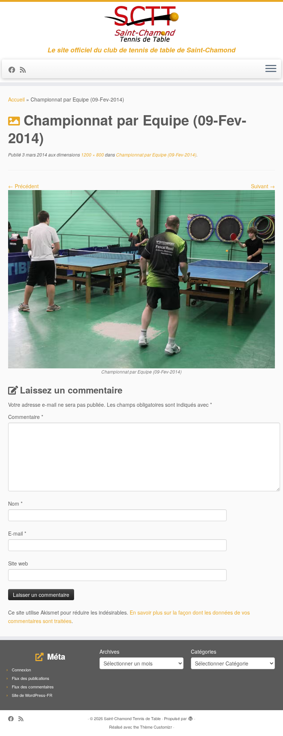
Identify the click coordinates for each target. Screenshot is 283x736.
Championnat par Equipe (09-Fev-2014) (155, 154)
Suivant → (263, 186)
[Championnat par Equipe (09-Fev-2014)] (141, 278)
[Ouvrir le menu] (270, 69)
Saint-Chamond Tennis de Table (132, 718)
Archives (109, 651)
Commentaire (25, 416)
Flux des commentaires (33, 686)
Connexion (21, 670)
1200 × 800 (92, 154)
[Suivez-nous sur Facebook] (14, 69)
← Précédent (23, 186)
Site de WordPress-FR (32, 695)
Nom (15, 503)
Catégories (203, 651)
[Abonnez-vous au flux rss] (25, 69)
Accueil (16, 99)
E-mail (17, 533)
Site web (18, 563)
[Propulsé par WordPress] (190, 716)
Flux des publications (30, 678)
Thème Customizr (156, 727)
